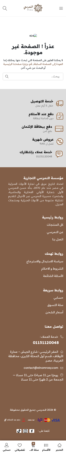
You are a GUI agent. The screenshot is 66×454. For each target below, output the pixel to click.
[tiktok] (18, 431)
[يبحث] (5, 8)
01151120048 (46, 342)
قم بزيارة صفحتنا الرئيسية (17, 64)
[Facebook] (31, 431)
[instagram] (25, 431)
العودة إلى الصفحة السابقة (48, 64)
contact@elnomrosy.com (41, 368)
